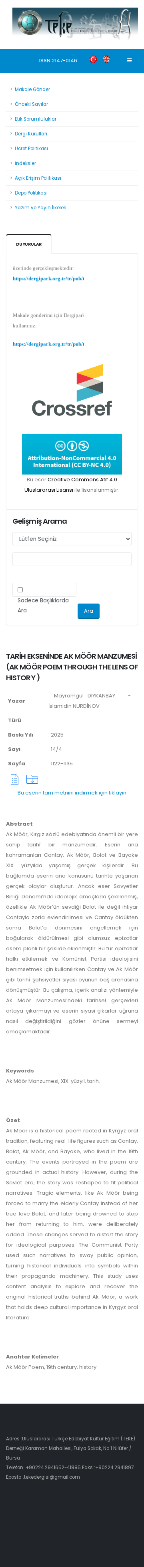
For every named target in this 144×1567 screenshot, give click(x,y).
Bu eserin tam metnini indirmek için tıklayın (72, 792)
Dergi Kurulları (31, 134)
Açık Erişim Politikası (38, 178)
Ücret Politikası (31, 148)
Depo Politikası (31, 193)
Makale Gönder (32, 89)
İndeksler (25, 163)
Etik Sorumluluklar (35, 119)
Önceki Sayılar (31, 104)
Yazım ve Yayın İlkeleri (40, 208)
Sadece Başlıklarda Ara (43, 605)
